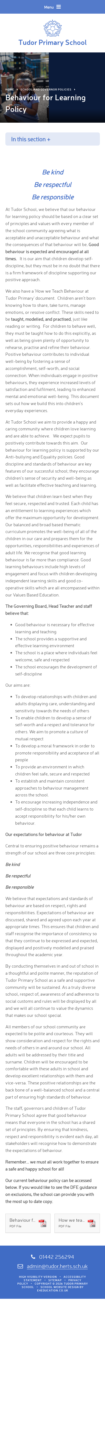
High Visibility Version (38, 1277)
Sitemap (55, 1280)
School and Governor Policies (46, 89)
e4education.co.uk (52, 1290)
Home (9, 89)
